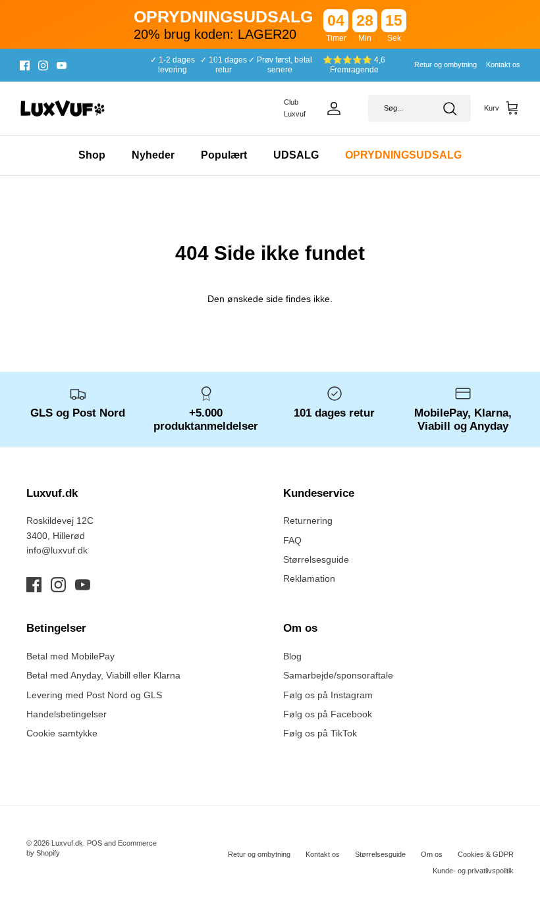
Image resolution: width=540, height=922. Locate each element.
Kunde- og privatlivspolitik (473, 871)
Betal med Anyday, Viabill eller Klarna (103, 675)
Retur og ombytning (445, 64)
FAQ (292, 540)
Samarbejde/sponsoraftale (338, 675)
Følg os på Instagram (328, 695)
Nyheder (153, 155)
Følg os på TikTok (320, 733)
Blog (292, 656)
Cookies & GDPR (486, 854)
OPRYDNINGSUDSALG (403, 155)
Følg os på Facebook (327, 714)
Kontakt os (503, 64)
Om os (432, 854)
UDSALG (296, 155)
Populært (224, 155)
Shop (91, 155)
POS (94, 843)
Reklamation (309, 578)
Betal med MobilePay (70, 656)
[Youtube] (62, 65)
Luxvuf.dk (67, 843)
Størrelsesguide (316, 559)
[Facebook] (25, 65)
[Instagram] (43, 65)
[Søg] (450, 108)
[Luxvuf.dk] (62, 108)
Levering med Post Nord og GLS (94, 695)
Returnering (308, 520)
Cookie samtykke (61, 733)
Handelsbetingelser (66, 714)
